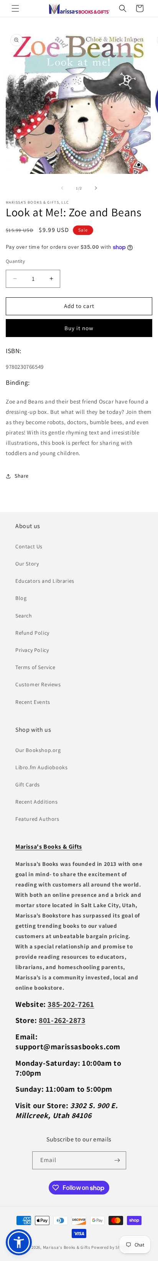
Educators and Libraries (44, 580)
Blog (20, 598)
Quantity (15, 261)
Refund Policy (32, 632)
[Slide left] (62, 188)
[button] (15, 8)
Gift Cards (27, 784)
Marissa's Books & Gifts (67, 1247)
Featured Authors (37, 818)
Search (23, 615)
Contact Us (29, 546)
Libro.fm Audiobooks (41, 767)
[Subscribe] (117, 1160)
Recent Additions (36, 801)
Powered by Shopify (111, 1247)
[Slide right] (95, 188)
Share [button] (22, 475)
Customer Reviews (38, 684)
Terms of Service (35, 667)
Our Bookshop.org (38, 750)
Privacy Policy (32, 650)
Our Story (27, 563)
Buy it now (79, 328)
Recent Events (32, 702)
